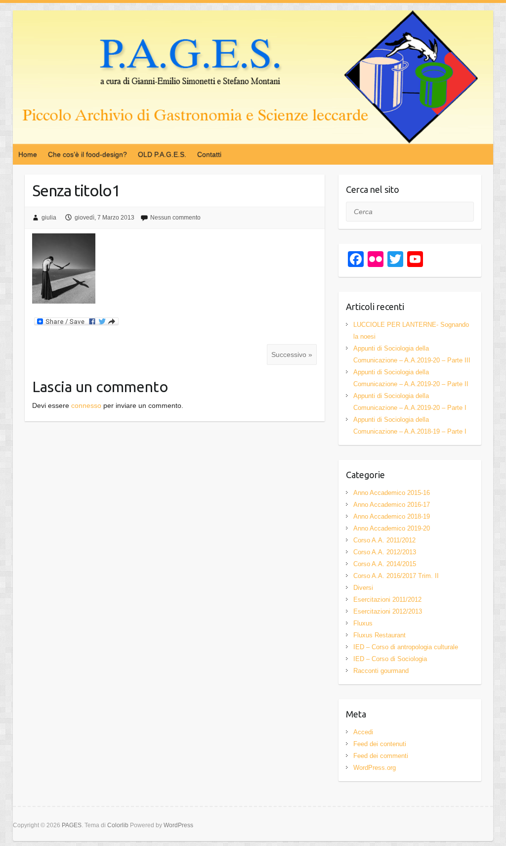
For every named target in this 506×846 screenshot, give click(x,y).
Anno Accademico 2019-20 (391, 528)
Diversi (363, 587)
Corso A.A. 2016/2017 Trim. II (396, 575)
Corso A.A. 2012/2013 (384, 552)
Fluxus (363, 623)
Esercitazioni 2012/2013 (387, 611)
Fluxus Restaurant (379, 635)
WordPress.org (374, 767)
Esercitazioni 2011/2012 (387, 599)
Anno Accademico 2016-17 (391, 504)
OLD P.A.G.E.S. (162, 154)
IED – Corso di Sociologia (390, 659)
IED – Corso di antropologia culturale (405, 647)
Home (27, 154)
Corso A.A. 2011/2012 (384, 540)
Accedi (363, 732)
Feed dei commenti (380, 755)
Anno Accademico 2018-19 (391, 516)
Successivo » (291, 354)
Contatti (209, 154)
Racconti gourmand (381, 670)
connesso (86, 405)
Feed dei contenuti (379, 744)
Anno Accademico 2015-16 (391, 492)
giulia (49, 217)
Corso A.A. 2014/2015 (384, 564)
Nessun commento (175, 217)
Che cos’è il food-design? (87, 154)
